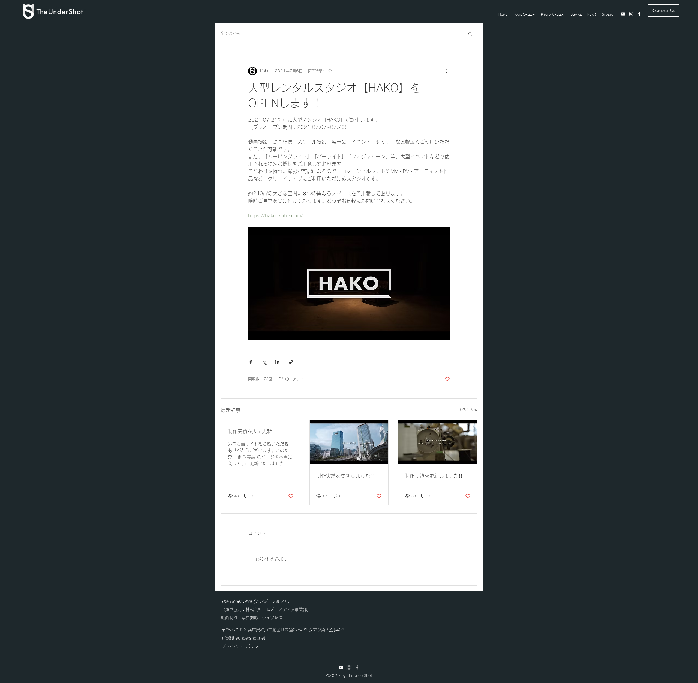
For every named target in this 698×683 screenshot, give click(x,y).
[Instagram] (631, 14)
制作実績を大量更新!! (252, 431)
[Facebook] (639, 14)
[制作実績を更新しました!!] (349, 442)
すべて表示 (467, 409)
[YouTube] (623, 14)
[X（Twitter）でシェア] (264, 362)
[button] (470, 33)
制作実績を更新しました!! (345, 475)
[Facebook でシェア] (250, 362)
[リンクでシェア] (290, 362)
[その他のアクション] (446, 71)
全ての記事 (230, 33)
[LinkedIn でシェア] (277, 362)
